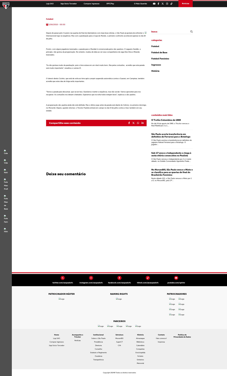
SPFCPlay (110, 4)
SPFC (5, 5)
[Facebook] (158, 4)
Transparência (98, 360)
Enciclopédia (140, 353)
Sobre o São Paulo (98, 338)
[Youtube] (154, 4)
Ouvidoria (98, 356)
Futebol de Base (159, 52)
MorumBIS (119, 338)
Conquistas (140, 349)
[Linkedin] (143, 123)
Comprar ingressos (91, 4)
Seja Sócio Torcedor (69, 4)
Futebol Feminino (160, 58)
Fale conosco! (161, 338)
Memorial (140, 363)
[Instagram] (167, 4)
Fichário (140, 356)
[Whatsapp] (138, 123)
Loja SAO (50, 4)
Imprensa (161, 342)
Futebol (49, 19)
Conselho (98, 349)
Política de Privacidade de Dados (182, 336)
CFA (119, 345)
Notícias (185, 3)
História (155, 71)
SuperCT (119, 342)
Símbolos (140, 360)
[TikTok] (171, 4)
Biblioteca (140, 342)
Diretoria (98, 345)
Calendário (140, 345)
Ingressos (156, 65)
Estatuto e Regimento (98, 353)
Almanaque (140, 338)
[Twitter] (163, 4)
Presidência (98, 342)
